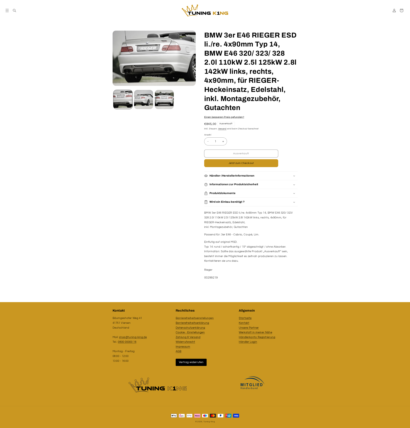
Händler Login (248, 341)
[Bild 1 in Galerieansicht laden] (122, 99)
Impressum (183, 346)
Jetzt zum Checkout (241, 163)
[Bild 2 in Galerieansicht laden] (143, 99)
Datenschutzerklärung (190, 327)
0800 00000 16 (127, 341)
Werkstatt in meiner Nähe (255, 332)
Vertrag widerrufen (191, 362)
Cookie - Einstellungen (190, 332)
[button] (7, 10)
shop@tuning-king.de (133, 337)
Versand (222, 129)
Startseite (245, 318)
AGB (178, 351)
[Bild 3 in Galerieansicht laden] (164, 99)
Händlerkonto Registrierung (257, 337)
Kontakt (244, 323)
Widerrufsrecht (185, 341)
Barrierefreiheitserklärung (192, 323)
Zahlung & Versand (188, 337)
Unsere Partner (249, 327)
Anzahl (207, 135)
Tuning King (209, 422)
